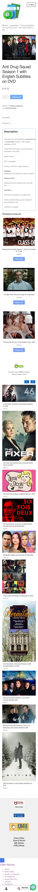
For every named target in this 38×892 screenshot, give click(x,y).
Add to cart (16, 97)
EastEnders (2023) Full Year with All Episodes (18, 555)
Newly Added (9, 871)
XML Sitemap (19, 843)
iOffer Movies (7, 864)
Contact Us (8, 884)
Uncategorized (14, 25)
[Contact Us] (33, 887)
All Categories (10, 877)
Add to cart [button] (19, 259)
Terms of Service (19, 840)
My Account (6, 888)
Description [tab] (6, 117)
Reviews (8, 882)
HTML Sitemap (19, 845)
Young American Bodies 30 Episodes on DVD (18, 596)
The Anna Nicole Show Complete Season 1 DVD (19, 494)
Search (19, 888)
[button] (32, 37)
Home (6, 25)
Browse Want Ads (11, 879)
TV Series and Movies (27, 25)
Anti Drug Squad (10, 108)
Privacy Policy (19, 838)
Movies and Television (12, 874)
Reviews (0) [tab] (6, 123)
